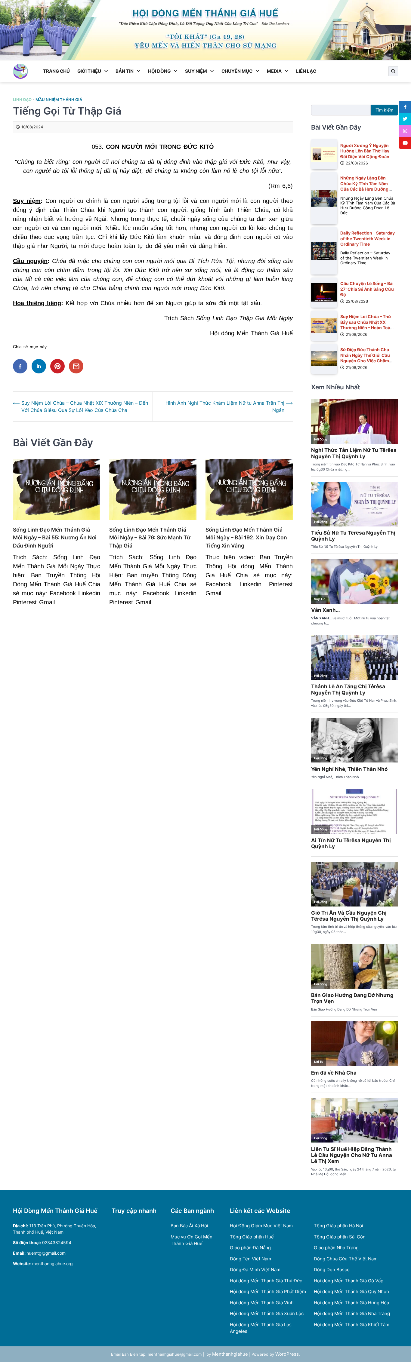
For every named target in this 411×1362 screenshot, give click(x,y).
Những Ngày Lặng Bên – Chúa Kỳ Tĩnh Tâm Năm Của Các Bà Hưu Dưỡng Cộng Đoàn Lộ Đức (364, 186)
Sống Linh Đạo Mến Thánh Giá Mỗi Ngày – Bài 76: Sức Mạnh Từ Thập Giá (149, 537)
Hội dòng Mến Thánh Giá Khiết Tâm (351, 1324)
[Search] (393, 71)
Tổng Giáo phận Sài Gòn (340, 1237)
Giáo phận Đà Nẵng (250, 1247)
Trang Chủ (56, 71)
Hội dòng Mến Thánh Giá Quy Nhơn (351, 1291)
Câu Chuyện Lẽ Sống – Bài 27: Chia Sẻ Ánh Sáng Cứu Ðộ (367, 289)
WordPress (287, 1354)
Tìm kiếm (384, 109)
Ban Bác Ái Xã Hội (189, 1226)
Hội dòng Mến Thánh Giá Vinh (262, 1302)
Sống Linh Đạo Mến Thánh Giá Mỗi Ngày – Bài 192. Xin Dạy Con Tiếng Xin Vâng (246, 537)
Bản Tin (125, 71)
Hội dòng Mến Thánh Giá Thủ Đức (266, 1281)
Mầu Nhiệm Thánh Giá (59, 99)
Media (274, 71)
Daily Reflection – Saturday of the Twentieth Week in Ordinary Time (367, 238)
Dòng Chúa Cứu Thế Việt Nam (346, 1259)
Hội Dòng (159, 71)
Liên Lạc (306, 71)
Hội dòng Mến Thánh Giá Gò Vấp (348, 1281)
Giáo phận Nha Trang (336, 1247)
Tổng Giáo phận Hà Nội (338, 1226)
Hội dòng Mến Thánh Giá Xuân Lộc (267, 1313)
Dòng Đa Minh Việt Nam (255, 1269)
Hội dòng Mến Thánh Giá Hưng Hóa (351, 1302)
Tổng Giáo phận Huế (252, 1237)
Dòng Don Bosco (332, 1269)
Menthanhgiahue (230, 1354)
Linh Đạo (22, 99)
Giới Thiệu (89, 71)
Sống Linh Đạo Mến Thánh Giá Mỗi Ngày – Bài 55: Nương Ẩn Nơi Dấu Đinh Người (55, 537)
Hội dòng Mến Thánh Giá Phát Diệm (268, 1291)
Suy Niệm (196, 71)
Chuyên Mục (236, 71)
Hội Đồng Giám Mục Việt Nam (261, 1226)
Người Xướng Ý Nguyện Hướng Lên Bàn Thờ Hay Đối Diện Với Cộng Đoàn (364, 151)
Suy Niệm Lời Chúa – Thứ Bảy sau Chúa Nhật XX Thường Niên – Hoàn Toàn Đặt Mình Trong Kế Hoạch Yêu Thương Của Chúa (366, 327)
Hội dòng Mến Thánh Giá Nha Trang (352, 1313)
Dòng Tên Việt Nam (250, 1259)
